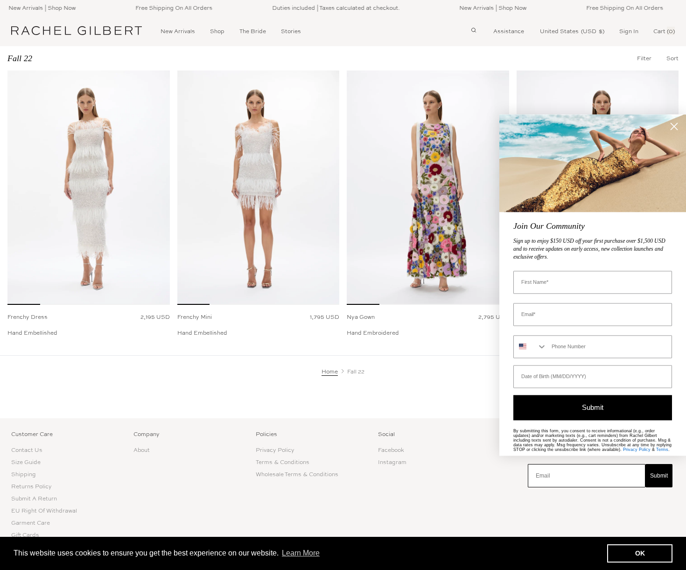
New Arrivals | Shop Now (35, 7)
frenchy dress (27, 316)
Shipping (23, 474)
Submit (659, 475)
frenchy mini (194, 316)
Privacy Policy (275, 449)
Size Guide (26, 461)
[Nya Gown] (428, 187)
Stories (291, 31)
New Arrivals (178, 31)
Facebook (391, 449)
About (141, 449)
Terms (662, 449)
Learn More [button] (301, 553)
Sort (672, 58)
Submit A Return (34, 498)
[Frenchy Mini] (258, 187)
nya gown (361, 316)
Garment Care (30, 522)
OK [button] (640, 553)
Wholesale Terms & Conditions (297, 474)
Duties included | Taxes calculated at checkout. (328, 7)
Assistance (508, 31)
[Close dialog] (674, 126)
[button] (672, 58)
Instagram (392, 461)
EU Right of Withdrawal (44, 510)
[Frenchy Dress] (88, 187)
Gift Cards (25, 534)
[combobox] (530, 347)
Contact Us (26, 449)
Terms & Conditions (282, 461)
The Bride (252, 31)
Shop (217, 31)
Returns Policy (31, 486)
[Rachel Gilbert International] (76, 30)
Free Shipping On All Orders (166, 7)
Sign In (628, 31)
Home (330, 371)
